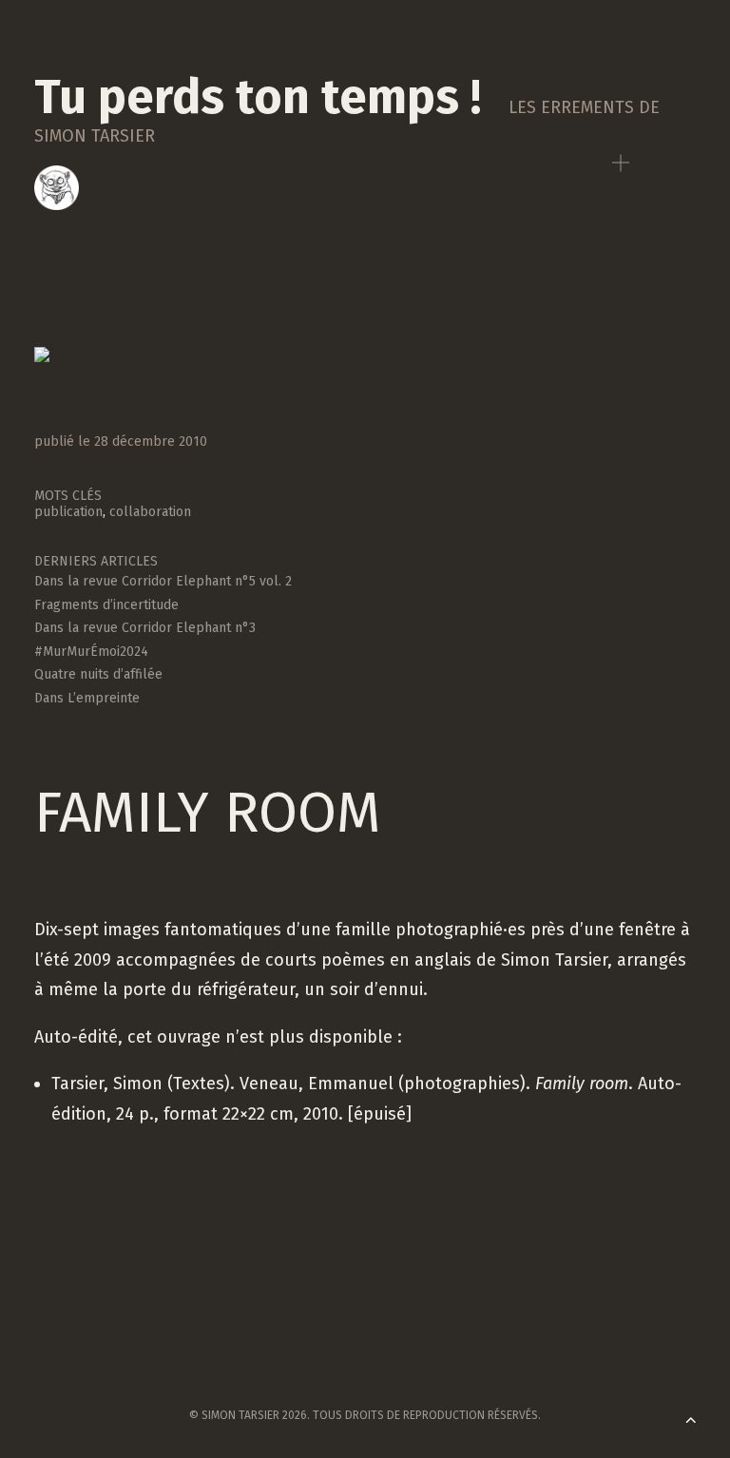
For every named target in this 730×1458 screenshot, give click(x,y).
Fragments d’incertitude (106, 605)
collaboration (150, 512)
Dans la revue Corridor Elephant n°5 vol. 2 (163, 581)
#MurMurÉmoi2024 (91, 651)
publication (68, 512)
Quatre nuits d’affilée (98, 674)
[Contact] (56, 187)
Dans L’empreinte (87, 698)
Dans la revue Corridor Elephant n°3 (145, 628)
